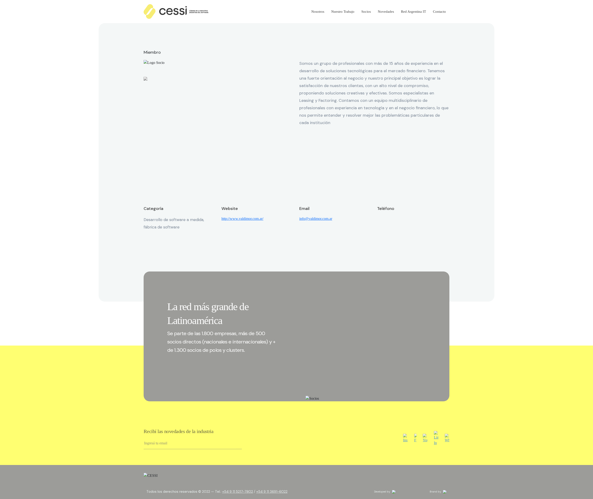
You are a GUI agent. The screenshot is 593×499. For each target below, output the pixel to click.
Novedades (386, 11)
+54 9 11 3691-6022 (271, 491)
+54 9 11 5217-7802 (237, 491)
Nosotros (317, 11)
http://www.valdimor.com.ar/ (242, 219)
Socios (366, 11)
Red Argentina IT (413, 11)
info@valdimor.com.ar (315, 219)
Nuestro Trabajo (342, 11)
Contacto (439, 11)
